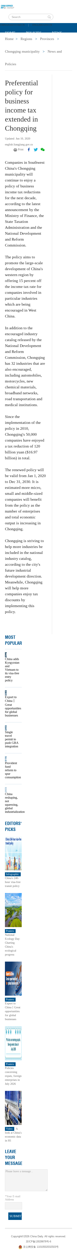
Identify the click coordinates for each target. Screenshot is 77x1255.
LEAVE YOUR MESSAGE (13, 1157)
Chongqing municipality (22, 51)
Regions (62, 43)
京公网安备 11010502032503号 (41, 1247)
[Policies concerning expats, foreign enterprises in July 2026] (13, 1043)
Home (10, 33)
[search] (49, 17)
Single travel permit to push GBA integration (11, 739)
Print (20, 149)
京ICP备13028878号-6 (38, 1241)
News (57, 33)
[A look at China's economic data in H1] (13, 1107)
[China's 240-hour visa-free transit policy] (13, 853)
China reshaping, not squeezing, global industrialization (12, 802)
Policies (33, 33)
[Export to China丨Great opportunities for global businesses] (13, 978)
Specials (13, 43)
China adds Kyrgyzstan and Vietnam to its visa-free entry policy (12, 669)
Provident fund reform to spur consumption (12, 770)
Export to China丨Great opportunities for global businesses (12, 706)
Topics (38, 43)
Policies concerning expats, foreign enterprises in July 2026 (13, 1076)
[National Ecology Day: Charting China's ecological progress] (13, 909)
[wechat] (43, 150)
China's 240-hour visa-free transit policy (13, 882)
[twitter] (36, 150)
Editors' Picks (13, 826)
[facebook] (29, 150)
